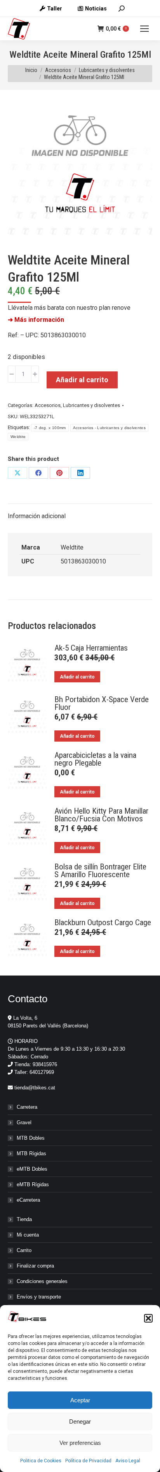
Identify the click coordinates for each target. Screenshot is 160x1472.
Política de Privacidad (88, 1460)
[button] (148, 1318)
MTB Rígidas (31, 1153)
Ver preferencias (80, 1442)
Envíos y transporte (39, 1297)
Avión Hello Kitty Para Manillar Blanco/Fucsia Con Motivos (101, 815)
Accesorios (48, 405)
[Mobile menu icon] (144, 28)
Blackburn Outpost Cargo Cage (102, 922)
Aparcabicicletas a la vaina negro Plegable (95, 759)
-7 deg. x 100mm (50, 428)
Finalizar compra (35, 1266)
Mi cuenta (28, 1235)
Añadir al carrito (82, 380)
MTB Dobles (31, 1138)
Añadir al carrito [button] (77, 677)
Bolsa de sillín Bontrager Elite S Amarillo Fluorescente (100, 870)
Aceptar (80, 1400)
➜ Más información (36, 319)
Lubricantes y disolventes (91, 405)
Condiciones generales (42, 1281)
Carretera (27, 1107)
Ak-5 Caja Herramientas (91, 648)
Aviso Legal (127, 1460)
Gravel (24, 1122)
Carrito (24, 1250)
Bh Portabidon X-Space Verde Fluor (101, 703)
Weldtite (18, 437)
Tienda (24, 1219)
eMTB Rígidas (33, 1184)
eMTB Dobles (32, 1169)
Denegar (80, 1421)
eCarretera (28, 1200)
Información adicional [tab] (37, 516)
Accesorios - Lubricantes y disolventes (109, 428)
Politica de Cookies (40, 1460)
